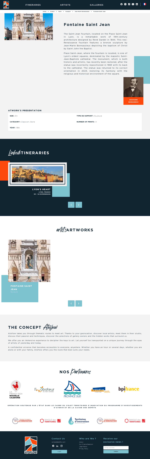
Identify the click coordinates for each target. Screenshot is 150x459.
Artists (65, 5)
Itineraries (33, 5)
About (81, 442)
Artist (44, 11)
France (52, 11)
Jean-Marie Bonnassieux (82, 11)
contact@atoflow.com (58, 442)
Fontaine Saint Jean (99, 11)
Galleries (96, 5)
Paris (60, 11)
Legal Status (83, 446)
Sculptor (68, 11)
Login (59, 451)
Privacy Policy (83, 448)
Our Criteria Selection (86, 444)
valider (116, 451)
